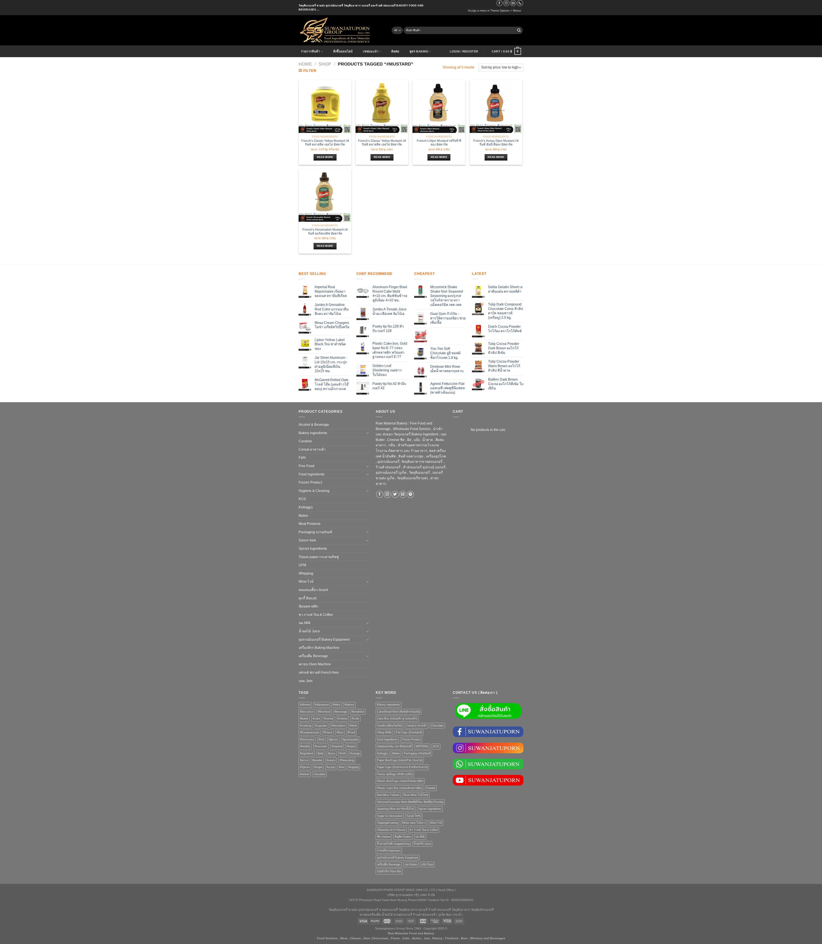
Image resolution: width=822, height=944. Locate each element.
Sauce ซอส (307, 540)
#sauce (330, 760)
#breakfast (357, 711)
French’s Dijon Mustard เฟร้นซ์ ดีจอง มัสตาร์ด (439, 142)
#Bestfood (324, 711)
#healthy (305, 746)
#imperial (336, 746)
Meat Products (309, 524)
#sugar (318, 767)
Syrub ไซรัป (414, 815)
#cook (355, 718)
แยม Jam (305, 681)
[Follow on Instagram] (506, 3)
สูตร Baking (419, 51)
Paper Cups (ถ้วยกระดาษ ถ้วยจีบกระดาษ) (402, 767)
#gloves (333, 739)
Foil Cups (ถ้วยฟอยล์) (409, 732)
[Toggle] (367, 432)
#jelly (320, 753)
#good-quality (350, 739)
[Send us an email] (513, 3)
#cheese (342, 718)
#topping (353, 767)
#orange (355, 753)
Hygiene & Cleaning (314, 491)
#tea (341, 767)
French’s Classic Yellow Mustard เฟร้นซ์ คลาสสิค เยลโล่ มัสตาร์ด (325, 142)
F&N (302, 457)
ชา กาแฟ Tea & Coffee (316, 614)
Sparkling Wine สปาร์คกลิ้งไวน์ (395, 808)
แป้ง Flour (427, 864)
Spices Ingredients (313, 548)
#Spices (305, 767)
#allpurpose (322, 704)
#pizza (304, 760)
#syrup (330, 767)
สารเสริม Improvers (389, 850)
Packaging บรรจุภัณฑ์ (315, 532)
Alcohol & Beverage (314, 424)
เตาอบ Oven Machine (315, 664)
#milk (342, 753)
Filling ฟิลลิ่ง (384, 732)
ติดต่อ (395, 51)
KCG (302, 499)
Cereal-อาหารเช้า (312, 449)
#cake (316, 718)
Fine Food (306, 466)
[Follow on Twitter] (395, 494)
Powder (430, 788)
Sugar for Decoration (389, 815)
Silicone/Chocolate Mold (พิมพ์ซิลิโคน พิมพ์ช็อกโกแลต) (410, 802)
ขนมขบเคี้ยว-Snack (313, 590)
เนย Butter (410, 864)
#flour (340, 732)
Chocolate (437, 725)
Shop (325, 63)
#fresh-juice (307, 739)
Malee (303, 515)
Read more (325, 157)
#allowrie (305, 704)
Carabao (305, 441)
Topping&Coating (387, 822)
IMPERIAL (422, 746)
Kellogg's (306, 507)
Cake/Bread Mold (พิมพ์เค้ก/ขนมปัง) (398, 711)
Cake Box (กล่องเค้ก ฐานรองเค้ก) (397, 718)
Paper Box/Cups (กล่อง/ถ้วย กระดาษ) (400, 760)
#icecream (320, 746)
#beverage (340, 711)
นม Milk (304, 623)
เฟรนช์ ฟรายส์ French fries (319, 672)
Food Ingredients (311, 474)
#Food (351, 732)
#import (351, 746)
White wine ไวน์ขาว (414, 822)
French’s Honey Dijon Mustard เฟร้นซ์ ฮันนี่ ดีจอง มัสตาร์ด (495, 142)
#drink (353, 725)
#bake (336, 704)
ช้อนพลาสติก (308, 606)
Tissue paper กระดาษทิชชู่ (319, 557)
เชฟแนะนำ (370, 51)
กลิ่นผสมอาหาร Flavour (391, 829)
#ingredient (306, 753)
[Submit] (519, 30)
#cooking (305, 725)
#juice (331, 753)
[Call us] (520, 3)
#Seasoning (347, 760)
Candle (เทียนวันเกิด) (389, 725)
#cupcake (321, 725)
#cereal (328, 718)
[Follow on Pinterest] (410, 494)
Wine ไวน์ (306, 581)
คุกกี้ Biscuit (307, 598)
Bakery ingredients (313, 433)
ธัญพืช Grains (403, 836)
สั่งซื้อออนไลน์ (343, 51)
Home (305, 63)
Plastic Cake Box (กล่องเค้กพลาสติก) (399, 788)
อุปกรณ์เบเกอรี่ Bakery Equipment (324, 639)
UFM (302, 565)
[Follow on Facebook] (499, 3)
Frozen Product (310, 482)
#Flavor (327, 732)
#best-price (307, 711)
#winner (304, 774)
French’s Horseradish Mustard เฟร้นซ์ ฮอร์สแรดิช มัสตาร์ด (325, 231)
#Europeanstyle (309, 732)
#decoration (338, 725)
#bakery (349, 704)
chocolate (319, 774)
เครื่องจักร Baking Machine (319, 647)
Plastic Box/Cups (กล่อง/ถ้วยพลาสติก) (400, 781)
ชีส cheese (383, 836)
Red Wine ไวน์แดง (388, 795)
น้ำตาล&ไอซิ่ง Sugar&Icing (393, 843)
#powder (317, 760)
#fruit (321, 739)
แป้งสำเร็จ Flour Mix (389, 871)
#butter (304, 718)
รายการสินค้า (310, 51)
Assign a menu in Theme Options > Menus (494, 10)
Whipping (306, 573)
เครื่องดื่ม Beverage (313, 656)
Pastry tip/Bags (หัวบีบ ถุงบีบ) (395, 774)
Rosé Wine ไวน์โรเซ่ (415, 795)
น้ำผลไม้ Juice (309, 631)
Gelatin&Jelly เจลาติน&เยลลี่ (394, 746)
